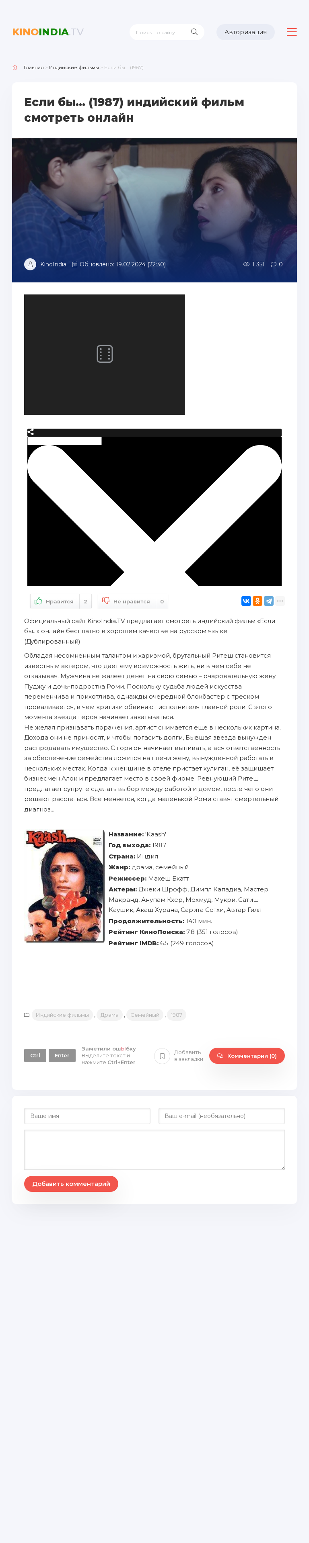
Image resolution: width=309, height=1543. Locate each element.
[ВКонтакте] (246, 601)
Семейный (144, 1015)
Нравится (66, 601)
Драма (110, 1015)
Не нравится (138, 601)
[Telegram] (269, 601)
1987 (176, 1015)
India (48, 32)
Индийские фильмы (62, 1015)
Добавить (188, 1055)
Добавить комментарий (71, 1183)
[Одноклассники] (257, 601)
